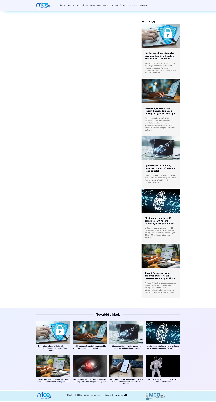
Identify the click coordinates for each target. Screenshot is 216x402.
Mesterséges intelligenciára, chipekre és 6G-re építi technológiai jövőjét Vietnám (159, 221)
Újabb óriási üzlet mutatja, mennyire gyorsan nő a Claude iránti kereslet (160, 168)
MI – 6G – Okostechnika (99, 5)
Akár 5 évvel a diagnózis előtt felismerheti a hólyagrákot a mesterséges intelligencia (89, 380)
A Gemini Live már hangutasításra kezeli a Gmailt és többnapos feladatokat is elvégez (126, 381)
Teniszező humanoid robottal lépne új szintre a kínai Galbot (163, 380)
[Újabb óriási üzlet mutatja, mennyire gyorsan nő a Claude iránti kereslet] (161, 148)
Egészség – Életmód (118, 5)
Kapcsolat (133, 5)
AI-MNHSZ (143, 5)
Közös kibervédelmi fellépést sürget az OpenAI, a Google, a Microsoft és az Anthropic (159, 56)
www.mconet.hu (121, 395)
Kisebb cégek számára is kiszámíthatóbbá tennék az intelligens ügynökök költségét (160, 111)
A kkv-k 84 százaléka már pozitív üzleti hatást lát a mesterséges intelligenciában (160, 276)
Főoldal (62, 5)
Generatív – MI (82, 5)
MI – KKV (71, 5)
